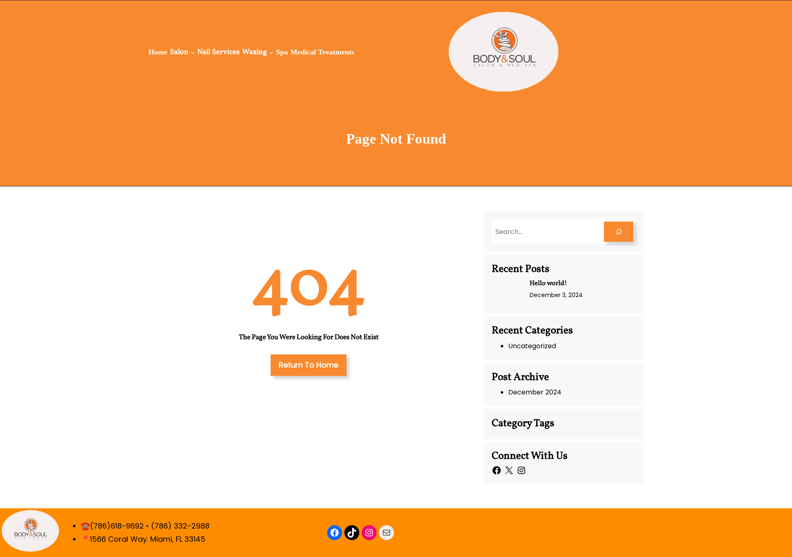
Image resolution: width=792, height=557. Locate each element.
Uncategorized (532, 346)
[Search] (618, 232)
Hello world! (548, 283)
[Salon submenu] (193, 52)
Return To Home (308, 365)
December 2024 (534, 392)
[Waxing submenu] (271, 52)
